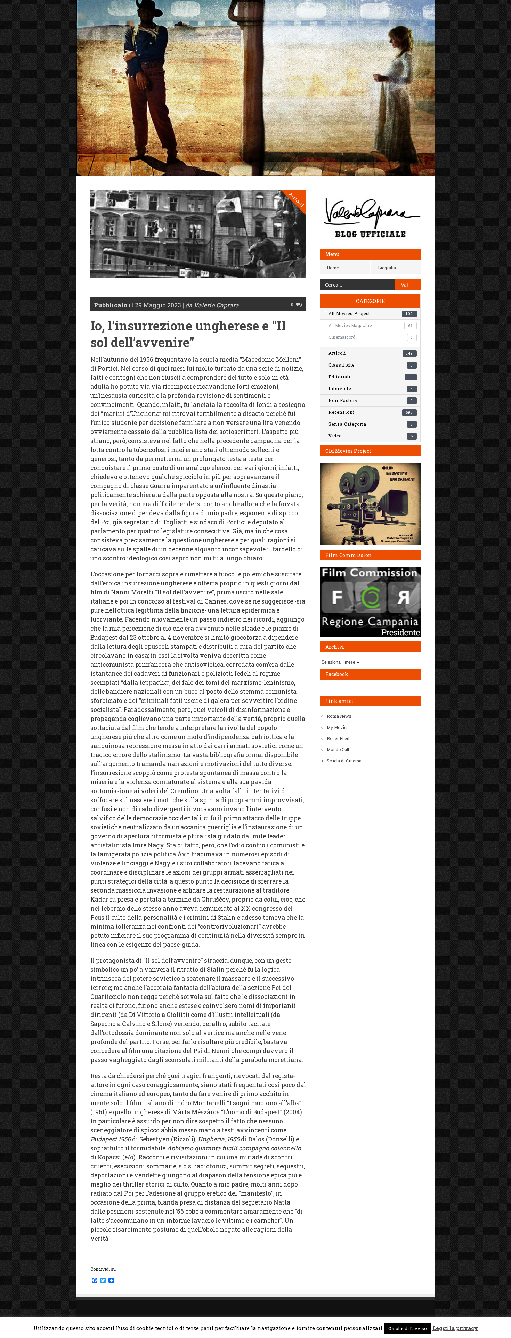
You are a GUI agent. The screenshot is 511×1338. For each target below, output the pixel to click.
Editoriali (370, 376)
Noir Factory (370, 400)
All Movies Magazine (370, 325)
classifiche (370, 365)
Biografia (387, 267)
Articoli (296, 199)
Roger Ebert (338, 738)
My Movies (338, 727)
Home (333, 267)
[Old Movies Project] (370, 543)
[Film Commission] (370, 635)
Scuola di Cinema (344, 760)
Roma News (339, 716)
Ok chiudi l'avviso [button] (407, 1328)
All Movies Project (370, 313)
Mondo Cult (338, 749)
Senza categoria (370, 424)
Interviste (370, 388)
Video (370, 435)
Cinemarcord (370, 337)
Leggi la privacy (455, 1327)
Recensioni (370, 412)
